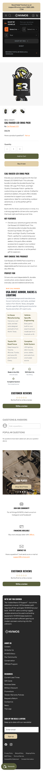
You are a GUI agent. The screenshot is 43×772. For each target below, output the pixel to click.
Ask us (27, 135)
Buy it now (22, 164)
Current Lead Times (12, 677)
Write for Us (9, 650)
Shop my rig (20, 41)
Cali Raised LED (13, 126)
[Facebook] (5, 744)
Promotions (9, 691)
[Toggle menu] (6, 15)
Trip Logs (7, 709)
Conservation (9, 661)
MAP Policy (7, 756)
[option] (21, 84)
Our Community (10, 657)
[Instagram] (11, 744)
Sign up (11, 736)
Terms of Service (19, 756)
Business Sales (9, 684)
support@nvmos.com (21, 557)
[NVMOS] (21, 15)
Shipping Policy (30, 753)
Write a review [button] (21, 406)
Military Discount (11, 688)
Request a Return (11, 698)
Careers (7, 647)
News (6, 705)
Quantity (7, 144)
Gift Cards (8, 681)
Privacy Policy (8, 753)
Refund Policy (19, 753)
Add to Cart (21, 156)
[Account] (32, 15)
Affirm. (32, 535)
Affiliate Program (11, 664)
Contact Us (8, 702)
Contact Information (27, 759)
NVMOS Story (9, 654)
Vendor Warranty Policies (14, 695)
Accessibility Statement (11, 759)
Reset (21, 46)
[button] (18, 492)
